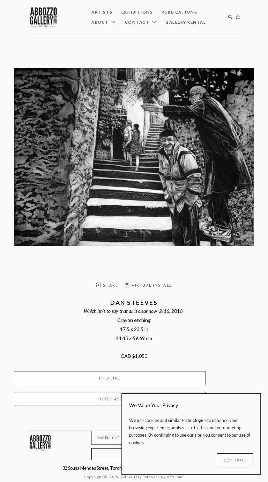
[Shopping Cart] (238, 17)
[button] (103, 22)
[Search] (230, 17)
